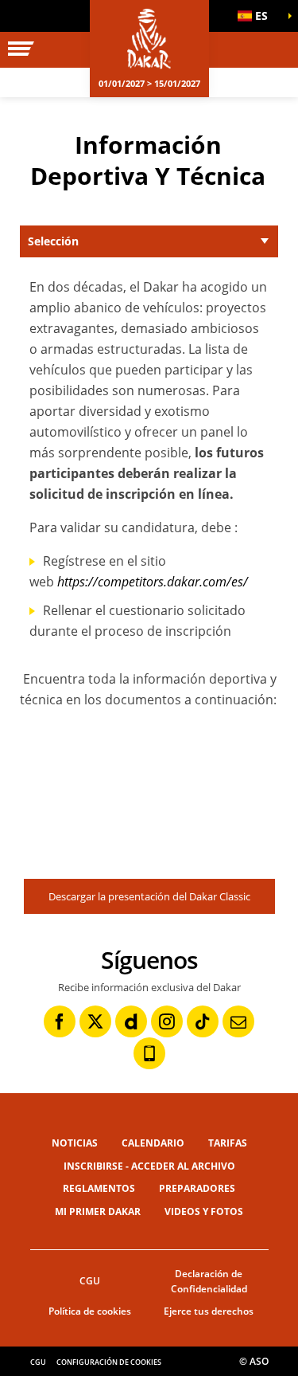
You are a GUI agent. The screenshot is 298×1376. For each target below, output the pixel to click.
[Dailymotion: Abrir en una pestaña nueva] (131, 1021)
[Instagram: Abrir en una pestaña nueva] (167, 1021)
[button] (258, 16)
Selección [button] (53, 241)
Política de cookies (89, 1311)
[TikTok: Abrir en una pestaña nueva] (203, 1021)
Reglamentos (99, 1188)
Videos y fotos (203, 1211)
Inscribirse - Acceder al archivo (149, 1166)
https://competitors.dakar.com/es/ (152, 581)
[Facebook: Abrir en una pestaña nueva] (59, 1021)
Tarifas (227, 1143)
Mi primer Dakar (98, 1211)
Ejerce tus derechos (208, 1311)
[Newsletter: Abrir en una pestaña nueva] (238, 1021)
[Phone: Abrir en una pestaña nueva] (149, 1053)
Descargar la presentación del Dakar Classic (149, 896)
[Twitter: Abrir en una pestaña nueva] (95, 1021)
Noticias (75, 1143)
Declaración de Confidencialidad (209, 1281)
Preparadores (197, 1188)
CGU (89, 1281)
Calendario (153, 1143)
